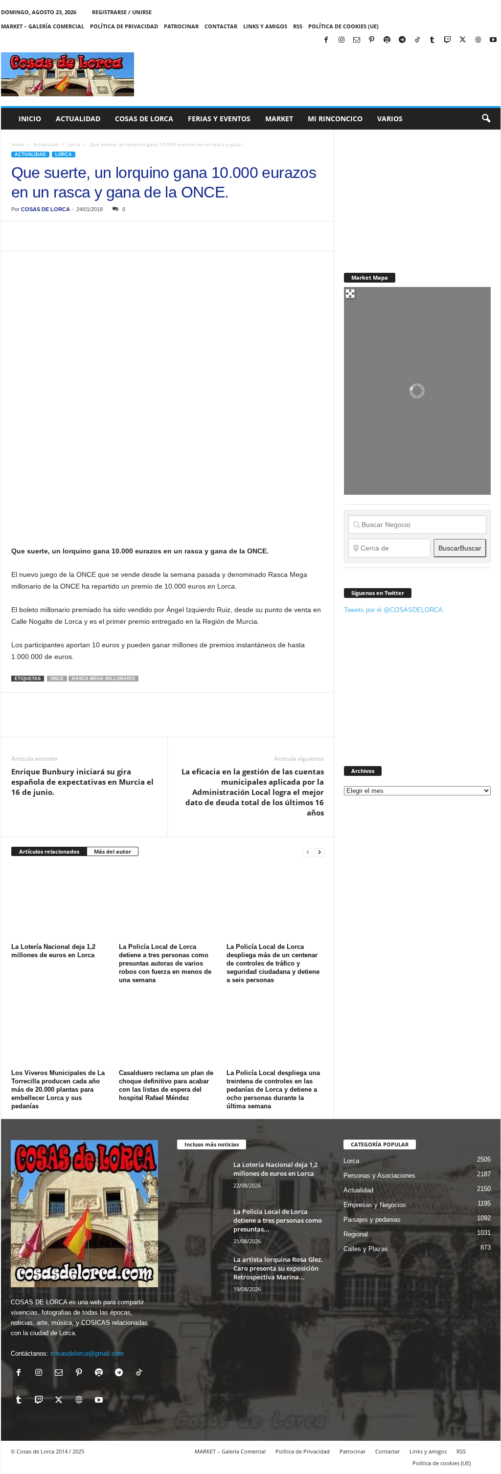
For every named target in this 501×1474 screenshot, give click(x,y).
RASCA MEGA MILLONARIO (103, 678)
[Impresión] (133, 236)
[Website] (478, 40)
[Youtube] (493, 40)
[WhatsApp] (88, 236)
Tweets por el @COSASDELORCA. (394, 610)
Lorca (74, 144)
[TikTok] (417, 40)
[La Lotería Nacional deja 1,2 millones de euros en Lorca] (60, 903)
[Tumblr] (432, 40)
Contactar (221, 26)
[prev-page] (308, 852)
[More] (201, 236)
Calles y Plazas (365, 1249)
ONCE (57, 678)
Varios (390, 118)
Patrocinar (181, 26)
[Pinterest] (372, 40)
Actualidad (78, 118)
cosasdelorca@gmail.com (87, 1353)
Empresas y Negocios (374, 1205)
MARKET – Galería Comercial (42, 26)
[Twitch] (448, 40)
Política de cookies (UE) (343, 26)
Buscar (459, 548)
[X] (463, 40)
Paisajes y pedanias (372, 1219)
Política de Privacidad (124, 26)
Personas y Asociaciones (379, 1175)
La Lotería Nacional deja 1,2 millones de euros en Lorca (275, 1169)
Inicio (30, 118)
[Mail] (357, 40)
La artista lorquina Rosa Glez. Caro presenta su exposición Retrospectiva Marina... (278, 1268)
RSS (297, 26)
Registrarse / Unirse (122, 12)
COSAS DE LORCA (45, 209)
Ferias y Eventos (219, 118)
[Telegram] (402, 40)
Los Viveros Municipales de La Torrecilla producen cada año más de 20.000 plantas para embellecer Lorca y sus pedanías (58, 1089)
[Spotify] (387, 40)
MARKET (279, 118)
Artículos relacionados (49, 851)
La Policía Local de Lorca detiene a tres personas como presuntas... (277, 1220)
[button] (486, 119)
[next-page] (319, 852)
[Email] (156, 236)
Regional (355, 1234)
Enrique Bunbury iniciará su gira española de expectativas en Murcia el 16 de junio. (82, 782)
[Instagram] (341, 40)
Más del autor (112, 851)
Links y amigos (265, 26)
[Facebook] (326, 40)
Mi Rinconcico (335, 118)
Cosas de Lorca (144, 118)
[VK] (178, 236)
